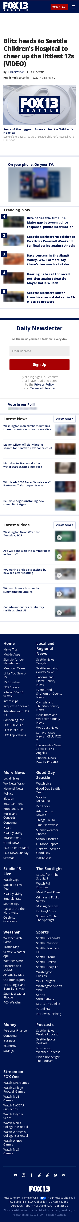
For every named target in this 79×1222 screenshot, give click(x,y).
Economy (9, 1046)
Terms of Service (42, 388)
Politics (8, 793)
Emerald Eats (12, 899)
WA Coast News (47, 728)
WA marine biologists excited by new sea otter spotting (24, 571)
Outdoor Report (47, 844)
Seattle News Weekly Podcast (47, 1032)
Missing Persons (47, 906)
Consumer (10, 822)
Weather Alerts (13, 961)
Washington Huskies (44, 974)
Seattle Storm (45, 957)
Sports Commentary (45, 997)
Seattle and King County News (47, 670)
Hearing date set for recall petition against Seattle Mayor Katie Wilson (48, 278)
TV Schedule (11, 682)
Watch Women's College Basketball (15, 1134)
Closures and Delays (12, 968)
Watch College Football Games (14, 1089)
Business (9, 1041)
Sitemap (9, 858)
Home (9, 643)
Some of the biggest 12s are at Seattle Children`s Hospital (38, 130)
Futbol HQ (43, 1009)
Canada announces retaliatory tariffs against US (23, 608)
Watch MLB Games (11, 1098)
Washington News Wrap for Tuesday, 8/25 (21, 533)
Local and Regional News (45, 648)
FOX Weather (12, 1002)
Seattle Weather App (14, 954)
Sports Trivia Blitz (48, 1004)
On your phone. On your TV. (31, 164)
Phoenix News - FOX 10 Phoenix (47, 760)
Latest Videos (16, 524)
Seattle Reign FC (47, 967)
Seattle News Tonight (45, 661)
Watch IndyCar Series (13, 1116)
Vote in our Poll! (21, 404)
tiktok (39, 1175)
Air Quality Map (13, 975)
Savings (8, 1051)
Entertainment (13, 804)
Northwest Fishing (48, 1014)
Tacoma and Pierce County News (45, 681)
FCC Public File (13, 725)
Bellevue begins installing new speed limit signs (23, 502)
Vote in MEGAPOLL (44, 799)
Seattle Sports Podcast (45, 1041)
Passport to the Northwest (14, 910)
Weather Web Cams (12, 940)
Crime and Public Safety (47, 899)
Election (8, 799)
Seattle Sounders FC (47, 950)
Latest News (15, 418)
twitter (55, 1175)
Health (7, 828)
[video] (65, 536)
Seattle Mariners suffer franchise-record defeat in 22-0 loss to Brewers (51, 297)
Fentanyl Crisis (46, 911)
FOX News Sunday (15, 853)
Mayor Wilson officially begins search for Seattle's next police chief (27, 446)
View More (65, 419)
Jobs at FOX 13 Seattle (13, 694)
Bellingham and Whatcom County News (48, 718)
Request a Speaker (16, 706)
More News (14, 772)
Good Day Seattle (45, 775)
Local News (11, 778)
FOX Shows (11, 687)
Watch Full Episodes (43, 885)
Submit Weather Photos (47, 832)
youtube (15, 1175)
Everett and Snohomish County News (49, 693)
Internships (10, 701)
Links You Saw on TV (15, 675)
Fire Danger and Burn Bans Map (14, 986)
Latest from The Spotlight (47, 876)
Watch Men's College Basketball (15, 1125)
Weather (11, 932)
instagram (23, 1175)
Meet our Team (14, 668)
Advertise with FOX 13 (16, 713)
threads (47, 1175)
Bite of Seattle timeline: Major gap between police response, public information (50, 222)
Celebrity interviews (10, 919)
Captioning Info (13, 720)
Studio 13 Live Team (13, 886)
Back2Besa (44, 858)
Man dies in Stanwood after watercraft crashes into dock (22, 465)
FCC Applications (14, 735)
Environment (12, 838)
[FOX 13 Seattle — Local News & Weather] (15, 7)
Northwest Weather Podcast (48, 1050)
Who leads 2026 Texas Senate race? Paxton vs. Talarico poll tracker (27, 483)
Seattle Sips (11, 904)
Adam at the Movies (44, 813)
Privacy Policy (44, 384)
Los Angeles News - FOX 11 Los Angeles (49, 749)
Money (9, 1024)
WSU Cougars (45, 981)
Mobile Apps (11, 654)
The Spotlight (49, 868)
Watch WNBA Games (12, 1142)
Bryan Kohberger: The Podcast (48, 1059)
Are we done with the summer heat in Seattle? (26, 552)
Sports (42, 932)
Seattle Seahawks (48, 938)
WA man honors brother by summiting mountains (21, 590)
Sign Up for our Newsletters (13, 661)
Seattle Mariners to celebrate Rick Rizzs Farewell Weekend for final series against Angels (51, 241)
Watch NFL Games (16, 1083)
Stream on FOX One (13, 1074)
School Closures (47, 839)
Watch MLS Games (11, 1151)
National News (13, 788)
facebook (31, 1175)
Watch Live (59, 7)
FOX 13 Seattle (35, 72)
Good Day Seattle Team (48, 790)
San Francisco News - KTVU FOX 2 (48, 736)
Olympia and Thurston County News (47, 706)
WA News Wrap (14, 783)
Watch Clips (11, 880)
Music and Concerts (10, 815)
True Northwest (47, 825)
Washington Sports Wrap (49, 988)
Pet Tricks (43, 806)
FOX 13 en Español (16, 848)
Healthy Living (12, 833)
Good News (11, 843)
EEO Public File (13, 730)
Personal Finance (15, 1030)
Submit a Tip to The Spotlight (46, 918)
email (63, 1175)
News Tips (10, 649)
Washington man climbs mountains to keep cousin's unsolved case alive (27, 427)
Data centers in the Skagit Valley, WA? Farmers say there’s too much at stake (48, 259)
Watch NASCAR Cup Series (13, 1107)
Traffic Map (11, 947)
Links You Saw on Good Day (48, 851)
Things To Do (45, 820)
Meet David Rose (48, 892)
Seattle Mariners (47, 943)
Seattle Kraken (46, 962)
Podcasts (45, 1024)
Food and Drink (13, 809)
